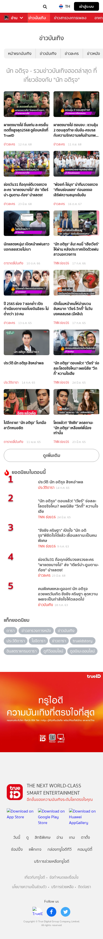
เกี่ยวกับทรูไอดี (34, 877)
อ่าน (14, 18)
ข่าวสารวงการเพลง (70, 18)
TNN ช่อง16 (61, 263)
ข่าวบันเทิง (37, 18)
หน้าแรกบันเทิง (20, 53)
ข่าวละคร (72, 53)
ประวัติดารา (11, 382)
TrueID (14, 6)
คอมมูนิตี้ (85, 849)
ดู (27, 837)
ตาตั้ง (85, 837)
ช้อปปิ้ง (17, 849)
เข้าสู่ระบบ (86, 6)
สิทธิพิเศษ (42, 837)
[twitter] (65, 912)
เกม (72, 837)
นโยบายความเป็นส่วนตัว (29, 887)
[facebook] (51, 912)
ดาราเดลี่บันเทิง (13, 263)
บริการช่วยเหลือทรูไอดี (51, 861)
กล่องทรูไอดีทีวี (60, 849)
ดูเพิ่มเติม (51, 455)
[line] (37, 912)
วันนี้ (16, 837)
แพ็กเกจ (35, 849)
